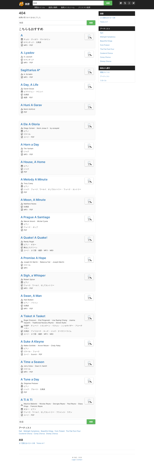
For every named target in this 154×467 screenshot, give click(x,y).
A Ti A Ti (26, 399)
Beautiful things (47, 431)
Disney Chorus (52, 434)
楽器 (102, 13)
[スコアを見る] (89, 36)
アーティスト (105, 29)
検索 (108, 3)
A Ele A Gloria (30, 124)
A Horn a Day (30, 144)
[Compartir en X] (125, 3)
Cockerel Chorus (25, 434)
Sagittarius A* (30, 70)
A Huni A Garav (31, 105)
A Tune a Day (30, 379)
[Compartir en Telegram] (133, 3)
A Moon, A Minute (33, 200)
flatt (20, 431)
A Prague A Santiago (35, 217)
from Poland (60, 431)
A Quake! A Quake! (34, 237)
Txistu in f (40, 443)
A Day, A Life (29, 84)
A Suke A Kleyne (32, 341)
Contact (79, 460)
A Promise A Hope (33, 258)
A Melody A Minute (34, 179)
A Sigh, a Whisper (33, 275)
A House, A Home (33, 162)
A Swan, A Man (31, 296)
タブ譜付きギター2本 (27, 443)
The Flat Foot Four (73, 431)
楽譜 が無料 (53, 7)
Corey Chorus (39, 434)
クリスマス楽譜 (84, 7)
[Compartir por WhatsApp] (121, 3)
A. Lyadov (27, 52)
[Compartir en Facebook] (129, 3)
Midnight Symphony (32, 431)
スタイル (103, 80)
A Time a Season (32, 362)
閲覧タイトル (40, 7)
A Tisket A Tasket (33, 316)
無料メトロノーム (68, 7)
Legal (74, 460)
